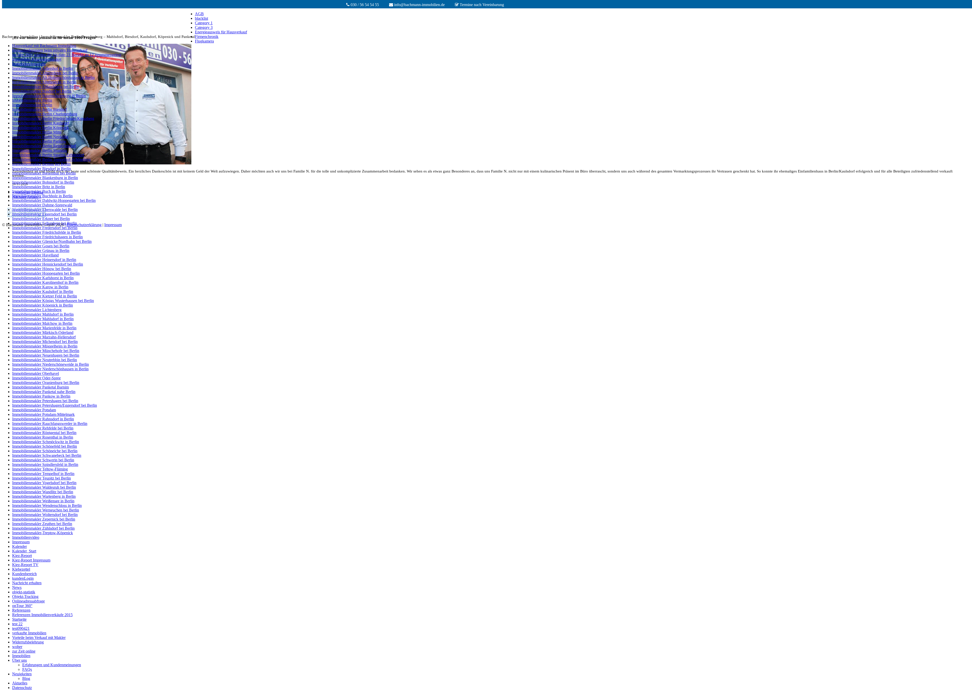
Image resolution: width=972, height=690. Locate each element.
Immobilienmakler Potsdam (34, 410)
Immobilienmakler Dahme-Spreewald (42, 205)
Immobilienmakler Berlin (32, 100)
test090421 (21, 628)
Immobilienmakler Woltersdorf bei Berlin (45, 514)
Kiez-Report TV (25, 565)
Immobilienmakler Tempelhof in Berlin (43, 473)
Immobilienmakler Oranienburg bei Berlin (45, 382)
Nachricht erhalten (27, 583)
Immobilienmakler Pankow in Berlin (41, 396)
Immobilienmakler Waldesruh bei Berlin (44, 487)
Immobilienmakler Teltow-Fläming (40, 469)
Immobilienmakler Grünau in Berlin (40, 250)
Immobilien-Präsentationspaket (36, 59)
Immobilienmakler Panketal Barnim (40, 387)
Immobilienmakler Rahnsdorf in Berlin (43, 419)
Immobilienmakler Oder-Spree (36, 378)
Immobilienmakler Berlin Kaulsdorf (40, 123)
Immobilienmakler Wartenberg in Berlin (44, 496)
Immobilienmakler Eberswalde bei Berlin (45, 209)
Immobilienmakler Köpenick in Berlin (42, 305)
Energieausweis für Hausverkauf (221, 32)
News (17, 587)
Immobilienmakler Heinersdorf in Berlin (44, 259)
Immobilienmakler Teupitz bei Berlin (41, 478)
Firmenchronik (206, 36)
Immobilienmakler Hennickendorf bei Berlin (47, 264)
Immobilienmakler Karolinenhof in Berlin (45, 282)
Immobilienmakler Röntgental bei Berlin (44, 432)
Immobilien (21, 656)
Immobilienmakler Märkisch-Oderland (42, 332)
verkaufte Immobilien (29, 633)
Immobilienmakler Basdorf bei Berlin (42, 91)
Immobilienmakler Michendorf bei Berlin (45, 341)
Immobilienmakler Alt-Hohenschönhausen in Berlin (53, 77)
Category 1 (204, 23)
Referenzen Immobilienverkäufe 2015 (42, 615)
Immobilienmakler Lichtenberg (37, 310)
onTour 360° (22, 605)
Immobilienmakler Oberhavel (35, 373)
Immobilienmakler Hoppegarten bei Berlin (46, 273)
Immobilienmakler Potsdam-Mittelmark (43, 414)
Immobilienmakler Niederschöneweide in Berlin (50, 364)
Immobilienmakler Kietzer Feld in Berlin (44, 296)
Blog (26, 678)
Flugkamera (204, 41)
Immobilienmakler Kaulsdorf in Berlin (42, 291)
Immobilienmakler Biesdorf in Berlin (41, 168)
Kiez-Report (22, 555)
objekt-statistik (23, 592)
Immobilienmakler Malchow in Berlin (42, 323)
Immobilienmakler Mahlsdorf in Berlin (43, 314)
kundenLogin (23, 578)
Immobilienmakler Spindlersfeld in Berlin (45, 464)
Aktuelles (19, 683)
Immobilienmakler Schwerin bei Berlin (43, 460)
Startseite (19, 619)
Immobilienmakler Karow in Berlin (40, 287)
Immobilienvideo (25, 537)
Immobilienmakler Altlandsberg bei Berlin (45, 86)
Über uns (19, 660)
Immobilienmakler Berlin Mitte (37, 132)
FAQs (27, 669)
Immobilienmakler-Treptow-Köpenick (42, 533)
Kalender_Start (24, 551)
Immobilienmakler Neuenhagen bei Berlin (45, 355)
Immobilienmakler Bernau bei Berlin (41, 164)
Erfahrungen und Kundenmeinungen (51, 665)
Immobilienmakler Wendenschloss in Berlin (47, 505)
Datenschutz (22, 687)
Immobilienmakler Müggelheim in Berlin (44, 346)
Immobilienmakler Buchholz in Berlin (42, 196)
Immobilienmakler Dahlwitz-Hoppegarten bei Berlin (54, 200)
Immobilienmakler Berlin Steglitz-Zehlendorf (48, 155)
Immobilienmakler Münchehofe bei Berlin (45, 351)
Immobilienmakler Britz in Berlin (38, 187)
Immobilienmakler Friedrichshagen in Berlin (47, 237)
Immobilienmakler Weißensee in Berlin (43, 501)
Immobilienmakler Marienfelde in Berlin (44, 328)
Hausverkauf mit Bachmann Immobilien (44, 46)
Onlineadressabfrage (28, 601)
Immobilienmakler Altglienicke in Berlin (44, 82)
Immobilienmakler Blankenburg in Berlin (45, 178)
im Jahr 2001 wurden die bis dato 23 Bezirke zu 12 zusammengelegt (66, 55)
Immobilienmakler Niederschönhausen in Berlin (50, 369)
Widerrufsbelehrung (28, 642)
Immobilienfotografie (29, 64)
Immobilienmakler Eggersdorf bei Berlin (44, 214)
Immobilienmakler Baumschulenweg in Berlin (49, 96)
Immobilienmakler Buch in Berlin (39, 191)
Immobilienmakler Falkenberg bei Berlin (44, 223)
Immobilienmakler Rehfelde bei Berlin (42, 428)
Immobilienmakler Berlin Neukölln (40, 137)
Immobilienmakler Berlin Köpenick (40, 127)
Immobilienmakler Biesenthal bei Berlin (44, 173)
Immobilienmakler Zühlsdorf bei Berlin (43, 528)
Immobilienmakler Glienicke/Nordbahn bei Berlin (52, 241)
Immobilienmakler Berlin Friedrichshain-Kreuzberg (53, 118)
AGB (199, 14)
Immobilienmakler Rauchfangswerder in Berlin (49, 423)
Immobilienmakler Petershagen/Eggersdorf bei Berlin (54, 405)
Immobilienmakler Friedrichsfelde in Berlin (46, 232)
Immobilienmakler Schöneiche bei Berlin (44, 451)
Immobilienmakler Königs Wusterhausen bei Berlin (53, 300)
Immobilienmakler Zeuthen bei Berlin (42, 524)
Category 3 (204, 27)
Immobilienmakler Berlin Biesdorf (39, 109)
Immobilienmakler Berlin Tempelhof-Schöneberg (51, 159)
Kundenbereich (24, 574)
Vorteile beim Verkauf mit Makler (39, 637)
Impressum (21, 542)
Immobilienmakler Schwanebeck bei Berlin (46, 455)
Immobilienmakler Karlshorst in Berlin (43, 278)
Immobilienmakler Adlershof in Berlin (42, 68)
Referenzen (21, 610)
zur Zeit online (23, 651)
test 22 (17, 624)
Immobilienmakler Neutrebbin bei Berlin (44, 360)
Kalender (19, 546)
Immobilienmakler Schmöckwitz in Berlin (45, 442)
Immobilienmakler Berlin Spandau (39, 150)
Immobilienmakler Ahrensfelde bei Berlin (45, 73)
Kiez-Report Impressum (31, 560)
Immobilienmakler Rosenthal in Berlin (42, 437)
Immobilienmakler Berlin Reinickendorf (44, 146)
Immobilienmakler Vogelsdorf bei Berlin (44, 483)
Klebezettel (21, 569)
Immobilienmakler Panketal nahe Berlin (43, 392)
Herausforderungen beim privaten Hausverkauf (49, 50)
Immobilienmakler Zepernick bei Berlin (43, 519)
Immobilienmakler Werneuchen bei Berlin (45, 510)
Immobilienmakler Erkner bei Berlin (41, 219)
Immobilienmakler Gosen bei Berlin (40, 246)
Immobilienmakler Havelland (35, 255)
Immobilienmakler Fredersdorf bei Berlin (44, 228)
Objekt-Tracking (25, 596)
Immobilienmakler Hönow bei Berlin (41, 269)
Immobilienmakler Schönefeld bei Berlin (44, 446)
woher (17, 646)
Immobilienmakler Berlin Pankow (39, 141)
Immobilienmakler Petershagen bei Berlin (45, 401)
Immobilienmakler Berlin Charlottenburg (44, 114)
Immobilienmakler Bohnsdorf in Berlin (43, 182)
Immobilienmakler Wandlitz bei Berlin (42, 492)
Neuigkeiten (22, 674)
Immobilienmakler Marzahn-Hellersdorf (44, 337)
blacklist (201, 18)
